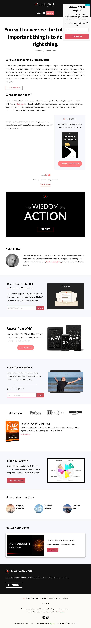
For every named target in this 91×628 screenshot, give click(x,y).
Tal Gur (26, 255)
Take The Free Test (15, 480)
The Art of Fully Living (53, 262)
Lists (60, 598)
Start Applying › (45, 184)
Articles (38, 598)
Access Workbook (25, 348)
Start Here (13, 584)
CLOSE (87, 5)
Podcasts (50, 598)
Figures (56, 598)
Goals (33, 598)
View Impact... (60, 611)
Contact (46, 604)
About (38, 13)
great (42, 180)
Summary (20, 104)
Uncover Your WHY (19, 328)
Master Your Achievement (60, 540)
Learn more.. (25, 434)
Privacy (65, 598)
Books (44, 598)
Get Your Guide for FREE (70, 164)
